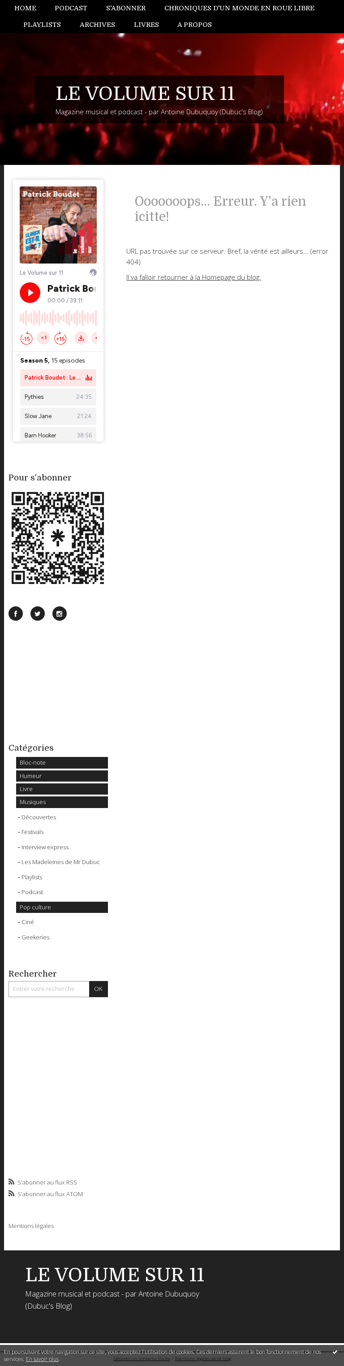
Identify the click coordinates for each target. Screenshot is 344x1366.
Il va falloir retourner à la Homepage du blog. (193, 276)
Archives (97, 25)
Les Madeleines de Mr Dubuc (61, 862)
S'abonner (126, 8)
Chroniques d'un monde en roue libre (239, 8)
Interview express (45, 847)
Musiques (33, 802)
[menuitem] (30, 8)
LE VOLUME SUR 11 (145, 93)
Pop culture (35, 907)
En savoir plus (42, 1359)
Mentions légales (31, 1226)
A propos (194, 25)
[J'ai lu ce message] (335, 1351)
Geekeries (35, 937)
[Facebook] (16, 613)
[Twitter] (37, 613)
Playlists (42, 25)
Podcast (71, 8)
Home (25, 8)
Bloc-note (33, 762)
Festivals (32, 832)
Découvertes (39, 817)
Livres (146, 25)
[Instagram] (59, 613)
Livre (26, 789)
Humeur (31, 776)
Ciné (28, 922)
